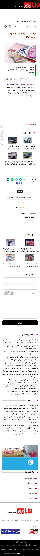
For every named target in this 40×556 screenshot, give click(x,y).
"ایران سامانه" (16, 542)
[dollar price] (1, 133)
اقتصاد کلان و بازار (22, 21)
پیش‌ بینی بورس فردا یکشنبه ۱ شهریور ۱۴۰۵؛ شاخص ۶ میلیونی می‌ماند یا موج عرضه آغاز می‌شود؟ (20, 412)
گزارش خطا (19, 207)
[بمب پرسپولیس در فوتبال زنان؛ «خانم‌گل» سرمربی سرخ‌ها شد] (10, 242)
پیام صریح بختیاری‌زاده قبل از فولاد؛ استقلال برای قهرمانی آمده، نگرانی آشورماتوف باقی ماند (21, 358)
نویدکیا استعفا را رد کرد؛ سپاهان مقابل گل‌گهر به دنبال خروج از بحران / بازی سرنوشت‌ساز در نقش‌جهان (20, 364)
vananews (15, 545)
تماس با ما (28, 520)
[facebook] (17, 183)
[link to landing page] (26, 5)
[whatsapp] (12, 179)
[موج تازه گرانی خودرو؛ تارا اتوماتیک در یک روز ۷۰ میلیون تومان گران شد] (12, 155)
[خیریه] (20, 463)
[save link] (10, 26)
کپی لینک (19, 191)
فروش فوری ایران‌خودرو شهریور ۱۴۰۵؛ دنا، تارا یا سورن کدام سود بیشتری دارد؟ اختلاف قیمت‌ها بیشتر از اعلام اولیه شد (19, 420)
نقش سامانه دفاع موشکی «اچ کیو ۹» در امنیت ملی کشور (20, 537)
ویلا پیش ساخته (30, 478)
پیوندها (17, 520)
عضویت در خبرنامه (7, 520)
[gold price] (1, 137)
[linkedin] (8, 179)
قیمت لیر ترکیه (29, 217)
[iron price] (1, 145)
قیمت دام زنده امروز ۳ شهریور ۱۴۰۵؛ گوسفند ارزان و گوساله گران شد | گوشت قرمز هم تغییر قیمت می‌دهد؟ (19, 407)
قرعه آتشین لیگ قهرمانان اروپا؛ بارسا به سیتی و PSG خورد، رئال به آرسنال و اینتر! (20, 352)
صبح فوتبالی (31, 493)
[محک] (20, 451)
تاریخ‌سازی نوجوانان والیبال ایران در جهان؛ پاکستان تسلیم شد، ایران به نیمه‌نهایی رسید (21, 387)
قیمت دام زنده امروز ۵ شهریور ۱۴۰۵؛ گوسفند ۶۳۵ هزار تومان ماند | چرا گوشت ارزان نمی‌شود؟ (19, 432)
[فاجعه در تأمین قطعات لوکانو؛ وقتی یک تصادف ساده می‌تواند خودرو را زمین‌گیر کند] (12, 140)
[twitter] (16, 179)
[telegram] (20, 179)
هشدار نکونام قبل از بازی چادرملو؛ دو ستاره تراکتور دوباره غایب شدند (19, 375)
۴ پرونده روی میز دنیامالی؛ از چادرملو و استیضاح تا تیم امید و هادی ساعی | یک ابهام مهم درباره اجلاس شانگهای (19, 341)
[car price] (1, 141)
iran (2, 545)
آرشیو (22, 520)
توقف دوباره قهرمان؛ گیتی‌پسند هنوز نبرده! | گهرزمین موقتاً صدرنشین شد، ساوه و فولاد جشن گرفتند (20, 381)
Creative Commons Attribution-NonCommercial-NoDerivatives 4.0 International (20, 549)
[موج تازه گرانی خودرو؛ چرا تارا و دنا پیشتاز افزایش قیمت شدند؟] (27, 155)
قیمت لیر (8, 84)
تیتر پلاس (32, 498)
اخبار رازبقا (32, 488)
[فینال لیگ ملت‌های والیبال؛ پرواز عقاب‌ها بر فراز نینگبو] (29, 242)
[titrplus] (33, 531)
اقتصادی (33, 21)
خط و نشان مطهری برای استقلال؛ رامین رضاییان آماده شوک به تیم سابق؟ (20, 347)
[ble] (20, 183)
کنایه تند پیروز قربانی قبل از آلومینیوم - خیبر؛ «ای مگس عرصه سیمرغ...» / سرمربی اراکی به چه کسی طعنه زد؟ (19, 370)
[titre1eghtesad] (10, 531)
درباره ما (35, 520)
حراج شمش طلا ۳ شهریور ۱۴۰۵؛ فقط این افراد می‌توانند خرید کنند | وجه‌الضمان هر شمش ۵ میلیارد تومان (19, 426)
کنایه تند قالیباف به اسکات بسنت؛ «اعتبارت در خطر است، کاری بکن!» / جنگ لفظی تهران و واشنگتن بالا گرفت (19, 392)
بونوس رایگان (31, 483)
